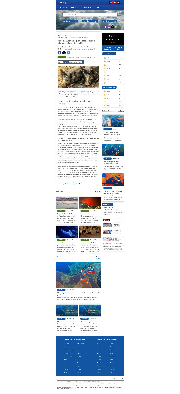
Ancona (99, 356)
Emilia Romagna (68, 353)
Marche (79, 353)
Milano (111, 347)
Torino (98, 343)
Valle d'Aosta (80, 343)
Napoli (98, 362)
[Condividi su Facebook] (59, 54)
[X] (112, 26)
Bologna (112, 353)
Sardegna (79, 372)
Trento (98, 350)
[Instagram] (109, 26)
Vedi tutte (98, 257)
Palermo (99, 372)
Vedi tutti (98, 192)
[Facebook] (105, 26)
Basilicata (66, 369)
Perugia (99, 359)
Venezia (112, 350)
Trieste (99, 353)
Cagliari (112, 372)
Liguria (66, 347)
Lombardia (79, 347)
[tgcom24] (114, 2)
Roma (111, 359)
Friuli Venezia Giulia (69, 356)
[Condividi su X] (64, 54)
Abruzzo (79, 362)
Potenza (99, 369)
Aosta (111, 343)
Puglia (78, 366)
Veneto (79, 350)
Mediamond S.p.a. (67, 387)
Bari (111, 366)
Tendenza (61, 289)
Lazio (78, 359)
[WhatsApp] (116, 26)
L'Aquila (112, 362)
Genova (99, 347)
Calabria (79, 369)
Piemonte (66, 343)
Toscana (79, 356)
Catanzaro (112, 369)
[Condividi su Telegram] (68, 54)
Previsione (107, 129)
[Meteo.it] (63, 2)
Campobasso (100, 366)
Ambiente (62, 57)
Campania (66, 362)
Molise (66, 366)
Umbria (66, 359)
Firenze (112, 356)
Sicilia (65, 372)
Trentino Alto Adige (69, 350)
